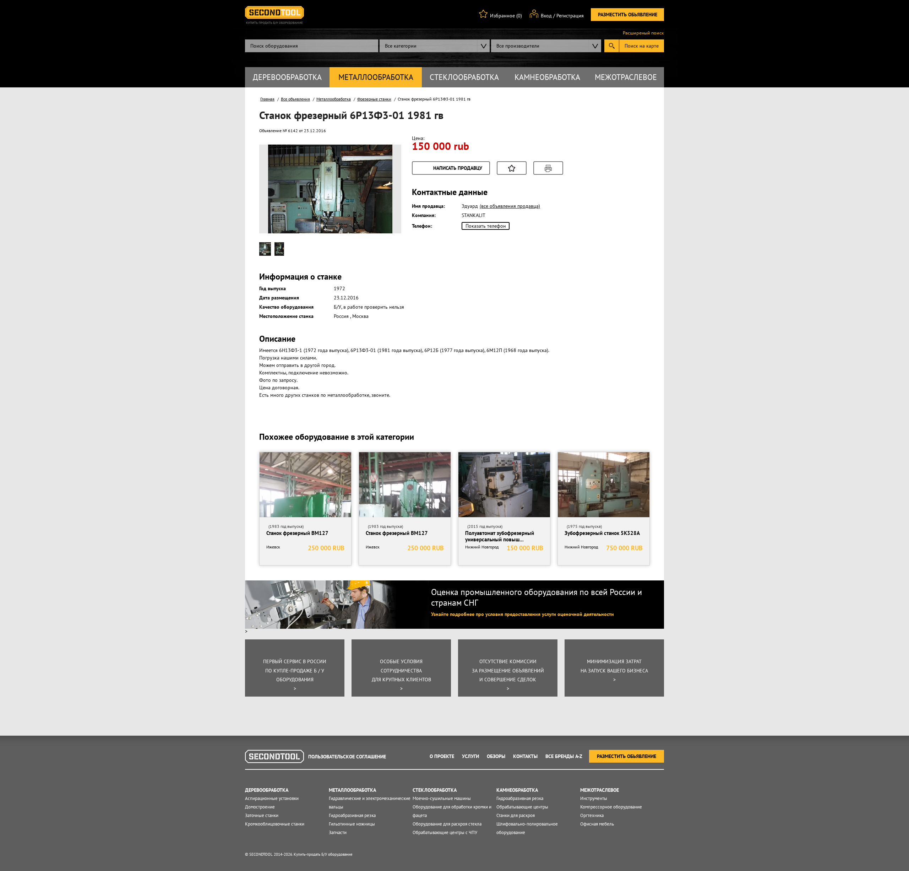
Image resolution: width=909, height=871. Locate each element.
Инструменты (593, 798)
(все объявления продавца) (510, 206)
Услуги (470, 756)
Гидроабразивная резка (352, 815)
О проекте (442, 756)
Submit (611, 45)
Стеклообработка (464, 77)
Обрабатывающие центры (522, 807)
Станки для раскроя (515, 815)
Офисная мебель (597, 824)
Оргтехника (592, 815)
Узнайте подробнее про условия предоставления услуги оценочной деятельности (522, 614)
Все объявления (295, 99)
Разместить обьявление (627, 14)
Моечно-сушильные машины (442, 798)
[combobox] (435, 45)
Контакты (525, 756)
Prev (277, 198)
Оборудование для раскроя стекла (447, 824)
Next (383, 198)
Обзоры (496, 756)
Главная (267, 99)
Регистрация (570, 15)
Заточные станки (261, 815)
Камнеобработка (547, 77)
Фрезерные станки (374, 99)
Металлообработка (375, 77)
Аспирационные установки (272, 798)
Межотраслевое (626, 77)
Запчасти (338, 832)
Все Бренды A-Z (563, 756)
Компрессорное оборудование (611, 807)
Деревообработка (287, 77)
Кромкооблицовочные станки (274, 824)
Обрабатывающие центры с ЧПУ (445, 832)
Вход (546, 15)
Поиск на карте (642, 46)
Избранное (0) (506, 15)
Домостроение (260, 807)
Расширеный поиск (643, 33)
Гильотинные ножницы (352, 824)
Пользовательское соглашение (347, 756)
